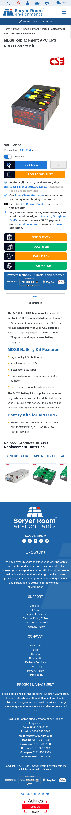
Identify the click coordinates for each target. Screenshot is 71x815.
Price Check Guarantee (29, 195)
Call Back (41, 256)
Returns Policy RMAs (35, 618)
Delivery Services (35, 662)
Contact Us (35, 658)
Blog (35, 649)
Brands (35, 653)
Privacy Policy (35, 670)
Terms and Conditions (36, 622)
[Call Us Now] (9, 3)
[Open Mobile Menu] (64, 11)
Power (16, 28)
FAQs (35, 609)
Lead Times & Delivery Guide (28, 186)
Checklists (36, 605)
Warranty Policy (35, 626)
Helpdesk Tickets (35, 614)
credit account (28, 223)
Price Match (41, 265)
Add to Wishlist (40, 174)
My (28, 3)
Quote (41, 246)
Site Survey (41, 237)
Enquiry (47, 3)
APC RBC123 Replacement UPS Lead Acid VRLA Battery (45, 456)
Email (37, 3)
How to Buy (35, 666)
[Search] (19, 3)
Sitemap (47, 769)
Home (7, 28)
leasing (59, 223)
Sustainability (35, 674)
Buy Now (31, 164)
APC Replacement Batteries (26, 445)
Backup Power (31, 28)
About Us (35, 645)
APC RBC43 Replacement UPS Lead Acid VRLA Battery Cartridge (17, 456)
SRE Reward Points (32, 203)
